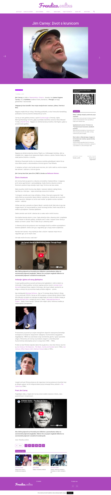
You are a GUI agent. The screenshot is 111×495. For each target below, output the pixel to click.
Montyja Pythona (31, 293)
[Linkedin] (39, 445)
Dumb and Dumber (48, 347)
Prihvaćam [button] (70, 492)
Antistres (87, 11)
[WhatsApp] (36, 445)
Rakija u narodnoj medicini (39, 469)
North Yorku (25, 122)
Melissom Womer (53, 173)
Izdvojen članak (19, 89)
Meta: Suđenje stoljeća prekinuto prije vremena (84, 115)
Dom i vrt (78, 11)
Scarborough (44, 118)
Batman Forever (39, 349)
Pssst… (48, 11)
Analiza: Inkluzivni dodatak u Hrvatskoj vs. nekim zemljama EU (58, 471)
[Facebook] (26, 445)
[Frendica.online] (55, 5)
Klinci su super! (28, 11)
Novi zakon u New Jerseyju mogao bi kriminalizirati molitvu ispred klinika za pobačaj (84, 139)
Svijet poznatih (67, 11)
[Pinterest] (33, 445)
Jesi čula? (19, 11)
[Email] (43, 445)
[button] (94, 11)
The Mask (38, 347)
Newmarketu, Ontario (37, 97)
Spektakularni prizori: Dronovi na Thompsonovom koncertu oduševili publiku (83, 126)
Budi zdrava (39, 11)
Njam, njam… (57, 11)
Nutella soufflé (76, 158)
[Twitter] (29, 445)
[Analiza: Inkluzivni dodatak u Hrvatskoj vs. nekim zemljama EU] (59, 460)
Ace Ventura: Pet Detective (25, 347)
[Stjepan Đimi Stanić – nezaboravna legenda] (23, 460)
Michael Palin (24, 299)
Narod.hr (76, 111)
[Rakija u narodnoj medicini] (41, 460)
